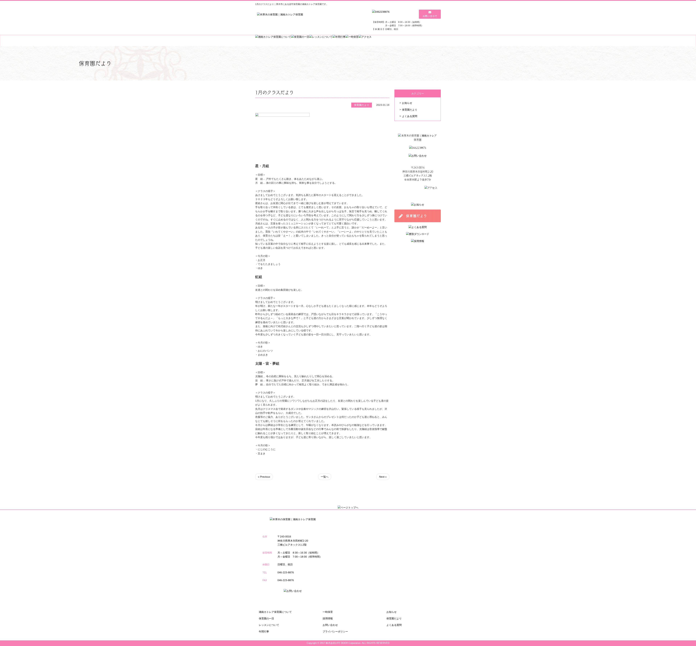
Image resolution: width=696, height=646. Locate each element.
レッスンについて (269, 625)
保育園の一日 (266, 618)
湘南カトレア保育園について (275, 611)
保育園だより (409, 109)
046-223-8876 (285, 572)
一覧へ (324, 476)
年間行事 (264, 631)
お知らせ (407, 103)
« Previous (264, 476)
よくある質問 (409, 116)
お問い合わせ (330, 625)
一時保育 (328, 611)
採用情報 (328, 618)
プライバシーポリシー (335, 631)
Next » (383, 476)
